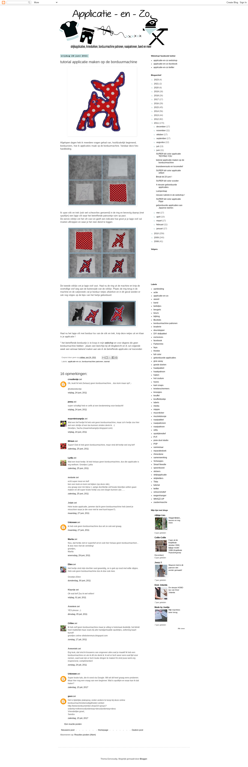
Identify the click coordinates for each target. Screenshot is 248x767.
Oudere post (137, 730)
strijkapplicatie (160, 475)
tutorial (106, 361)
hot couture (159, 378)
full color (157, 354)
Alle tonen (181, 628)
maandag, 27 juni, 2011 (78, 513)
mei (158, 213)
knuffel (157, 395)
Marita (71, 539)
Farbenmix (158, 344)
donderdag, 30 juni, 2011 (79, 580)
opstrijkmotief (160, 433)
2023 (156, 80)
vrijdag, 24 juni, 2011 (77, 393)
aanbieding (159, 289)
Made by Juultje (162, 607)
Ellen (70, 564)
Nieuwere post (67, 730)
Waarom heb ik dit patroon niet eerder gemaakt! (176, 567)
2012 (156, 119)
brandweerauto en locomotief (169, 166)
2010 (156, 233)
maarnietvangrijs (76, 419)
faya (155, 347)
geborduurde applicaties (165, 358)
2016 (156, 103)
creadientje (73, 379)
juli (158, 146)
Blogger (143, 759)
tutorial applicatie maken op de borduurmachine (170, 161)
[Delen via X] (110, 357)
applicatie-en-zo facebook (165, 64)
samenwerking (160, 457)
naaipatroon (159, 426)
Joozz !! (158, 562)
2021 (156, 84)
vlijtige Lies (160, 515)
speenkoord (159, 468)
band (156, 303)
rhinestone (158, 454)
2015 (156, 107)
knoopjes (158, 392)
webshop (109, 343)
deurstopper (159, 330)
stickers (157, 471)
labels (156, 402)
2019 (156, 91)
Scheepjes (158, 461)
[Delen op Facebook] (113, 357)
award (156, 299)
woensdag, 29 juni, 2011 (79, 555)
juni (158, 150)
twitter (156, 488)
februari (160, 224)
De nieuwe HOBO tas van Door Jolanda (176, 590)
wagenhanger (160, 495)
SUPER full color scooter (167, 181)
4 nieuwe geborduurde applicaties (166, 186)
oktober (160, 134)
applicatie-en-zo (74, 361)
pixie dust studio (161, 440)
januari (159, 228)
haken (156, 375)
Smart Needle (160, 464)
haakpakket (159, 368)
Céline (71, 623)
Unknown (72, 522)
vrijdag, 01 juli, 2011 (77, 597)
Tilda (156, 481)
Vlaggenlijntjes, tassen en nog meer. (175, 520)
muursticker (159, 413)
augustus (160, 142)
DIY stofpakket (160, 333)
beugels (157, 309)
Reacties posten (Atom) (85, 735)
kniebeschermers (161, 388)
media (156, 406)
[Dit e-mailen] (103, 357)
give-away (158, 361)
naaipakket (159, 420)
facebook (158, 340)
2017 (156, 99)
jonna (70, 402)
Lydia (70, 458)
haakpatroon (159, 371)
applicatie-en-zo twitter (164, 67)
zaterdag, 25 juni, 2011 (78, 449)
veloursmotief (160, 492)
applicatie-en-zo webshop (165, 60)
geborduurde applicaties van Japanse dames (169, 206)
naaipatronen (160, 423)
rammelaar (158, 447)
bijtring (157, 316)
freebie (157, 351)
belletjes (157, 306)
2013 (156, 115)
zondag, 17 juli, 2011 (77, 639)
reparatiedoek (160, 451)
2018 (156, 95)
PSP (156, 444)
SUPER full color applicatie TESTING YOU (168, 155)
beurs (156, 313)
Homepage (103, 730)
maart (159, 220)
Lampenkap (161, 191)
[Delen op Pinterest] (116, 357)
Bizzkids (157, 320)
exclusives (158, 337)
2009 (156, 237)
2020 (156, 87)
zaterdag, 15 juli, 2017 (78, 687)
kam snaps (158, 385)
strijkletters (158, 478)
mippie (157, 409)
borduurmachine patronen (92, 361)
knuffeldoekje (160, 399)
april (158, 217)
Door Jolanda (161, 585)
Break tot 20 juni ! (164, 177)
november (161, 130)
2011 (156, 123)
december (161, 126)
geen (70, 696)
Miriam (71, 441)
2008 (156, 241)
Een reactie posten (73, 724)
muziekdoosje (160, 416)
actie (156, 292)
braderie (157, 327)
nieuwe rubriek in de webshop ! (170, 195)
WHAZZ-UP (159, 499)
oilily (156, 430)
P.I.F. (156, 437)
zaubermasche (160, 502)
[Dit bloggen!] (106, 357)
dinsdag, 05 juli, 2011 (77, 614)
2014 (156, 111)
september (161, 138)
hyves (156, 382)
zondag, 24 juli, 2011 (77, 665)
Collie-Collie (160, 537)
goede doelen (160, 364)
